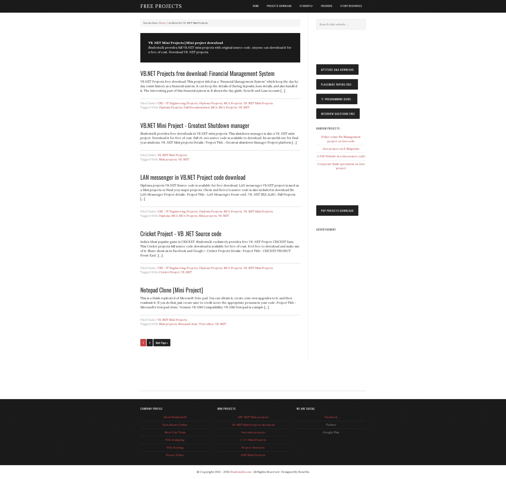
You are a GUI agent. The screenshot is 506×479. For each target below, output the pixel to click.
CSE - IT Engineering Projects (178, 103)
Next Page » (162, 343)
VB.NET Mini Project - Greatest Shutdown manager (194, 125)
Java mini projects (253, 432)
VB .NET (244, 107)
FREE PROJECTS (161, 6)
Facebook (331, 417)
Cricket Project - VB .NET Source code (180, 233)
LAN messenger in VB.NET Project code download (192, 177)
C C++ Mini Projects (253, 440)
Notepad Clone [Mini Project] (171, 289)
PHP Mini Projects (253, 455)
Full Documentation (197, 107)
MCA (214, 107)
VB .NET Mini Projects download (253, 425)
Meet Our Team (175, 432)
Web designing (175, 440)
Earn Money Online (175, 425)
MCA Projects (233, 103)
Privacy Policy (175, 455)
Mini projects (168, 159)
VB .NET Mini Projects (258, 103)
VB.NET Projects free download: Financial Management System (207, 73)
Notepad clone (188, 324)
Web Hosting (175, 447)
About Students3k (175, 417)
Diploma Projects (210, 103)
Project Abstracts (253, 447)
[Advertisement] (336, 46)
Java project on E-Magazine (341, 149)
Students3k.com (240, 472)
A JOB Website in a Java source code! (341, 156)
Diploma (164, 216)
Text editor (206, 324)
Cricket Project (169, 272)
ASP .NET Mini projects (253, 417)
